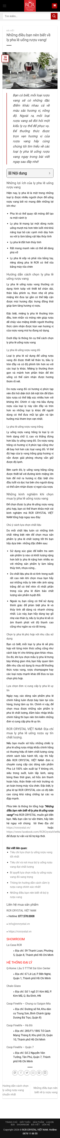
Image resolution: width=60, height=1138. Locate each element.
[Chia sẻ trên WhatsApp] (15, 1073)
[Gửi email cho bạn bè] (33, 1073)
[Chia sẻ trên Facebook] (21, 1073)
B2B (13, 1125)
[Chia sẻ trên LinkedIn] (45, 1073)
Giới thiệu (25, 1122)
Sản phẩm (38, 1122)
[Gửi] (54, 16)
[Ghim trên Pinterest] (39, 1073)
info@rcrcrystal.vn (19, 923)
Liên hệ (46, 1125)
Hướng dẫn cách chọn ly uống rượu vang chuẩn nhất (15, 1090)
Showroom (23, 1125)
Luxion (50, 1122)
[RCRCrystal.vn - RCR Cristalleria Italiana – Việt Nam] (30, 6)
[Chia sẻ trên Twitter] (27, 1073)
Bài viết (10, 31)
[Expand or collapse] (50, 173)
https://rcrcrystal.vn (20, 931)
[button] (4, 6)
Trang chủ (11, 1122)
